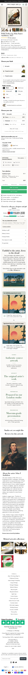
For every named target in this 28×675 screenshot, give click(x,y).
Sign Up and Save (21, 337)
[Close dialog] (27, 328)
